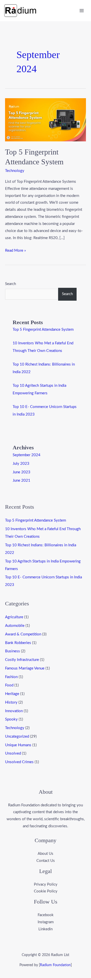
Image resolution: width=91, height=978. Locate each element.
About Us (45, 854)
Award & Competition (23, 634)
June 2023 (21, 472)
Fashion (11, 677)
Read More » (15, 249)
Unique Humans (18, 745)
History (11, 702)
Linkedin (45, 929)
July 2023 (21, 464)
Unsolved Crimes (19, 762)
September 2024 (26, 455)
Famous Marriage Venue (24, 668)
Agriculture (14, 617)
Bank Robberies (18, 643)
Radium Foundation (55, 965)
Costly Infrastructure (22, 660)
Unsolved (13, 753)
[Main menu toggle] (81, 10)
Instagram (46, 922)
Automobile (15, 626)
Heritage (12, 694)
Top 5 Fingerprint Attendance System (43, 329)
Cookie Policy (45, 891)
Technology (14, 171)
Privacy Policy (45, 884)
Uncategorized (17, 736)
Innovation (14, 711)
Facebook (46, 915)
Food (9, 685)
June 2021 (21, 480)
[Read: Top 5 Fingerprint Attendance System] (45, 119)
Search (10, 284)
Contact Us (45, 861)
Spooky (11, 719)
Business (12, 651)
